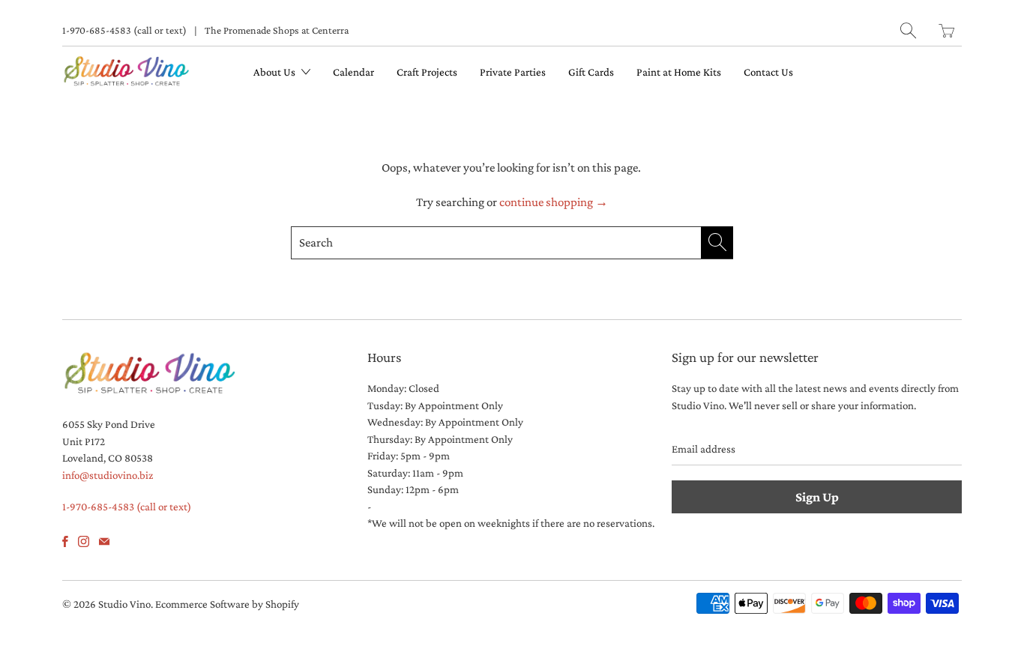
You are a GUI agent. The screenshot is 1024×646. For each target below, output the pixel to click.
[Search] (908, 30)
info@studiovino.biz (107, 475)
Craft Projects (427, 72)
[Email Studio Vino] (104, 541)
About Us (275, 72)
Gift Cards (591, 72)
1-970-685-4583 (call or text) (124, 30)
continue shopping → (553, 202)
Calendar (353, 72)
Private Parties (513, 72)
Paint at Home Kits (678, 72)
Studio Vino (124, 604)
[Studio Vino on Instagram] (83, 541)
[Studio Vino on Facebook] (65, 541)
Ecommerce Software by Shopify (227, 604)
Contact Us (768, 72)
